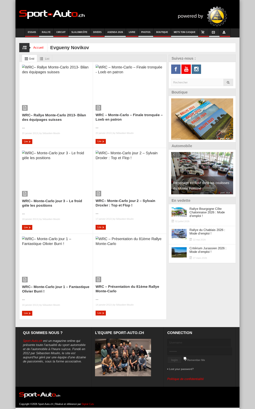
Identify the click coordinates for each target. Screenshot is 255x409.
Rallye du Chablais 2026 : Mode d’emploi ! (207, 231)
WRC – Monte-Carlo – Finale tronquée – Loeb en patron (129, 117)
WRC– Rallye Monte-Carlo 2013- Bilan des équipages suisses (54, 117)
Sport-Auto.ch (32, 341)
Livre (132, 32)
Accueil (38, 47)
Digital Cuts (88, 404)
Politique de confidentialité (185, 379)
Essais (32, 32)
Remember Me (196, 360)
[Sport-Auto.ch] (52, 14)
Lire (26, 141)
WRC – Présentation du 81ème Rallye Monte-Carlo (127, 289)
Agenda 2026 (115, 32)
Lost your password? (181, 368)
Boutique (162, 32)
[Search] (228, 82)
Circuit (61, 32)
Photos (145, 32)
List (46, 58)
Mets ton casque (184, 32)
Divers (97, 32)
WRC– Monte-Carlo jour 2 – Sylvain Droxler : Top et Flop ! (125, 203)
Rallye (46, 32)
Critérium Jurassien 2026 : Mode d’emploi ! (207, 250)
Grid (31, 58)
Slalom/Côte (79, 32)
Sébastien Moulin (51, 133)
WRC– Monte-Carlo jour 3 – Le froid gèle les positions (52, 203)
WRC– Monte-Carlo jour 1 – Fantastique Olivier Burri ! (55, 289)
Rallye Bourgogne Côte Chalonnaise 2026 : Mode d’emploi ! (207, 212)
